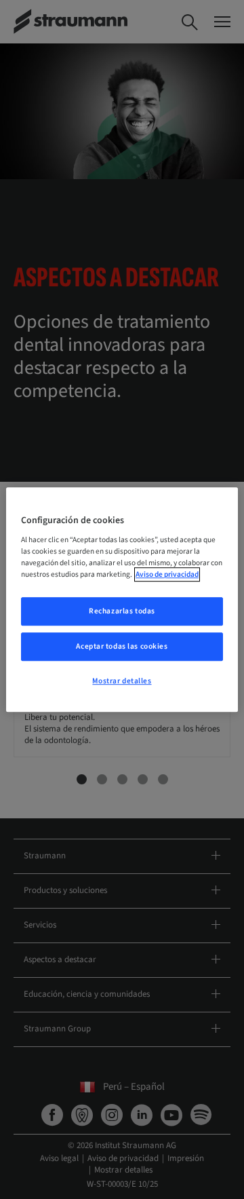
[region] (122, 599)
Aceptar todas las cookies (121, 646)
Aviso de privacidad (167, 574)
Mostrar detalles (121, 681)
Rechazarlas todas (122, 611)
